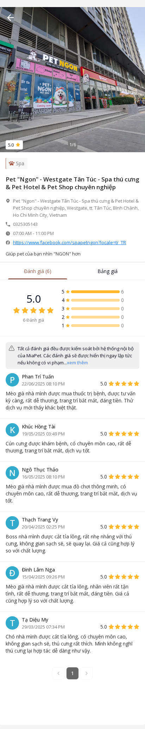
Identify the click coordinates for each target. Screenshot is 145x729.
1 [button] (72, 673)
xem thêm (77, 362)
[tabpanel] (72, 491)
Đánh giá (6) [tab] (37, 271)
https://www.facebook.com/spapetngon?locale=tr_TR (69, 242)
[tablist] (72, 271)
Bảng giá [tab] (107, 271)
